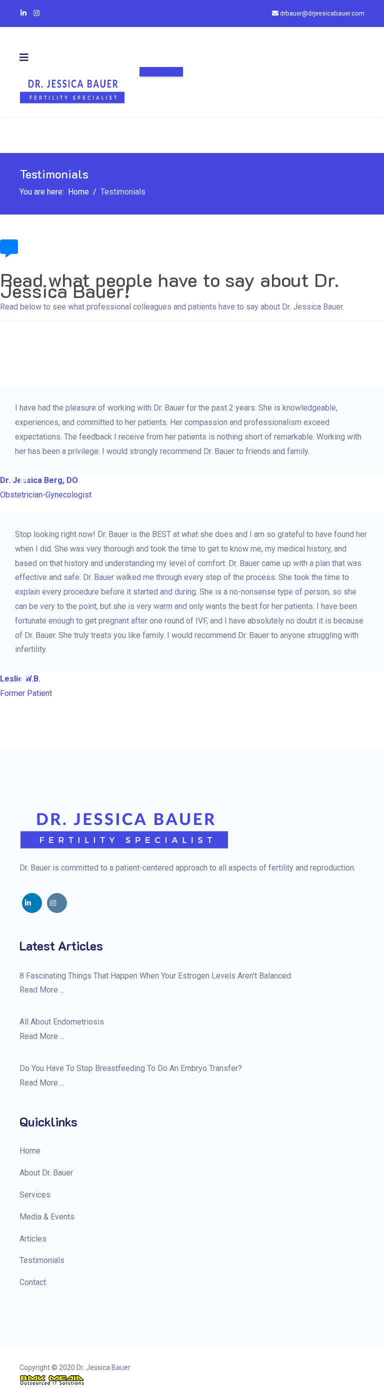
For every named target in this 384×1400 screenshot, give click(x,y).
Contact (161, 71)
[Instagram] (37, 13)
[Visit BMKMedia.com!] (192, 1380)
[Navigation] (24, 57)
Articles (33, 1239)
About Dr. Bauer (46, 1173)
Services (35, 1195)
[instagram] (57, 903)
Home (30, 1151)
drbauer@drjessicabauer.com (322, 13)
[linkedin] (32, 903)
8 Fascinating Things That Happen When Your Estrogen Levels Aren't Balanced (155, 975)
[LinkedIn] (23, 13)
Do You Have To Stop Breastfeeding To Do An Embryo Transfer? (131, 1068)
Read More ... (42, 989)
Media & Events (47, 1217)
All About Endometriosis (62, 1021)
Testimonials (42, 1260)
